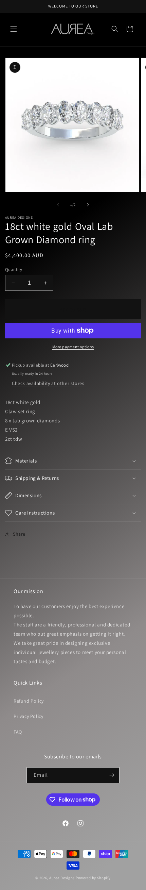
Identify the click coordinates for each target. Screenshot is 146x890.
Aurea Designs (62, 877)
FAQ (18, 732)
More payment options (73, 346)
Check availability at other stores (48, 383)
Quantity (13, 269)
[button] (13, 28)
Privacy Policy (28, 716)
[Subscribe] (111, 775)
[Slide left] (58, 204)
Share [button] (19, 534)
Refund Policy (29, 701)
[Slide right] (87, 204)
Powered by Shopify (93, 877)
